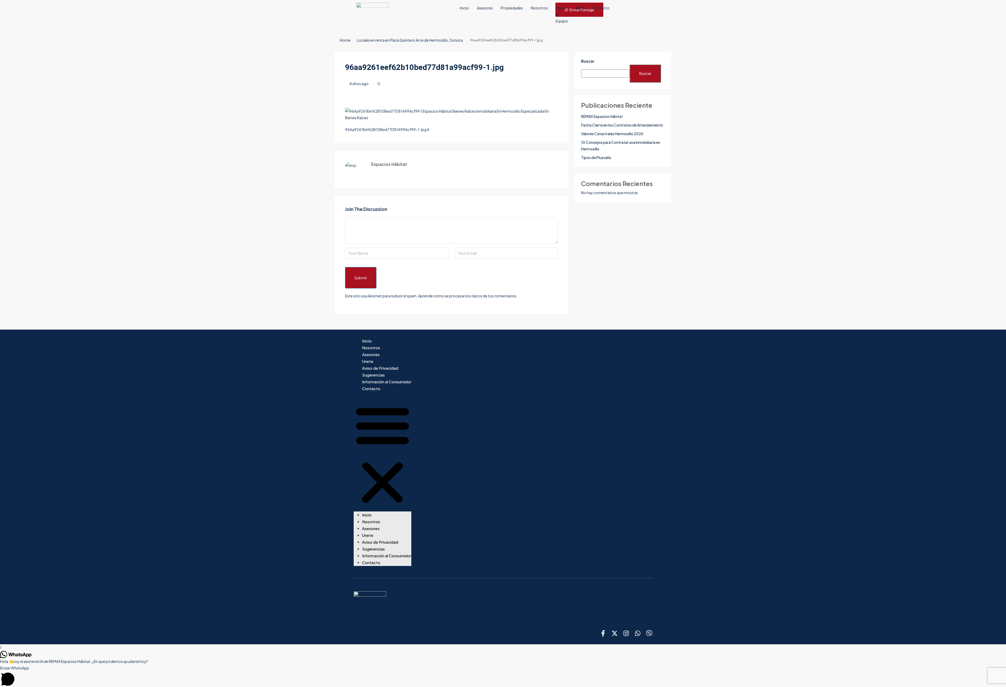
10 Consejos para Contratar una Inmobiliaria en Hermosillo (620, 145)
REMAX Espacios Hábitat (602, 116)
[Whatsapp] (638, 633)
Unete (367, 361)
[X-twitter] (614, 633)
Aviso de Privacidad (380, 368)
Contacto (601, 8)
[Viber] (649, 633)
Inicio (464, 8)
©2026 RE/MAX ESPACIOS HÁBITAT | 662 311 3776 (397, 633)
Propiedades (512, 8)
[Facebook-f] (603, 633)
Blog (580, 8)
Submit (360, 277)
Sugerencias (373, 374)
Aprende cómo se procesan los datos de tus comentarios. (467, 295)
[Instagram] (626, 633)
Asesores (485, 8)
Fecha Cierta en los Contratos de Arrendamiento (622, 125)
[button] (382, 453)
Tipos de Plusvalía (596, 157)
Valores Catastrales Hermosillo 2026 (612, 133)
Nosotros (539, 8)
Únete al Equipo (562, 14)
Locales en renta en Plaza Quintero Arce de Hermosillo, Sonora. (410, 40)
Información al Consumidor (386, 381)
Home (345, 40)
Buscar (587, 61)
